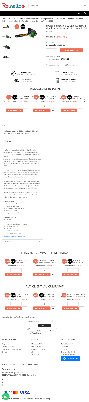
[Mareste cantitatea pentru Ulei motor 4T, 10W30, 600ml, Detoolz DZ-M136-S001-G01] (77, 270)
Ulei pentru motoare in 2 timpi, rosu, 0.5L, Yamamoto (16, 261)
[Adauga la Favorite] (25, 110)
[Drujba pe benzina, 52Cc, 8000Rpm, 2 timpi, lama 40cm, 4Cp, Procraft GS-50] (28, 35)
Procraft (49, 32)
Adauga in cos (71, 50)
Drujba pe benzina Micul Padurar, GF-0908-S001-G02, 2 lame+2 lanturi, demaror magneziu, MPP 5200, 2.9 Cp (71, 97)
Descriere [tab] (7, 126)
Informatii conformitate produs (14, 237)
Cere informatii (72, 65)
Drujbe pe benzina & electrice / (72, 19)
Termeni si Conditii (8, 346)
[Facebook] (2, 380)
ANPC (33, 352)
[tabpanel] (28, 35)
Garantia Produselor (38, 349)
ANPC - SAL (35, 355)
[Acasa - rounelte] (13, 5)
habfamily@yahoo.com (13, 372)
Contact (4, 352)
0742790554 (9, 369)
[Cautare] (85, 5)
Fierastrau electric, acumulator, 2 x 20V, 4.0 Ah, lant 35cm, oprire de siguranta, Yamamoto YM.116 (44, 97)
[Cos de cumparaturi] (84, 13)
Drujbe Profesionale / (50, 19)
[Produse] (4, 14)
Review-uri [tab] (8, 242)
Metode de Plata (37, 344)
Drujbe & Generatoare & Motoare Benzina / (25, 19)
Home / (5, 19)
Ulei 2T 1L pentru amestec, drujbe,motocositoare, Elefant (44, 261)
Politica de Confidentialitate (11, 349)
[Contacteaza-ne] (79, 13)
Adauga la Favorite (54, 65)
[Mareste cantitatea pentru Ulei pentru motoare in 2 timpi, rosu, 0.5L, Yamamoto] (20, 270)
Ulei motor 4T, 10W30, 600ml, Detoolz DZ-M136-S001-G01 (73, 261)
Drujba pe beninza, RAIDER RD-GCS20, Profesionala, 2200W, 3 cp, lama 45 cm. (73, 295)
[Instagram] (2, 385)
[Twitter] (2, 382)
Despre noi (5, 344)
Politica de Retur (37, 346)
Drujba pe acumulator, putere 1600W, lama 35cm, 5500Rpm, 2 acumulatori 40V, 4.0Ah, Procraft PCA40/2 (17, 97)
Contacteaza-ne (72, 358)
